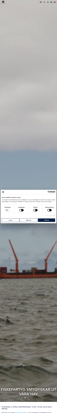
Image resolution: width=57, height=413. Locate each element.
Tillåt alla (46, 220)
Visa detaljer (49, 215)
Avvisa (10, 220)
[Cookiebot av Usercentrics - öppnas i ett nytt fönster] (48, 192)
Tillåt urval (28, 220)
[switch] (21, 210)
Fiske (28, 399)
